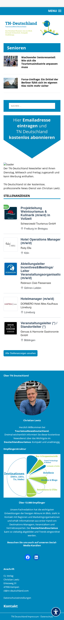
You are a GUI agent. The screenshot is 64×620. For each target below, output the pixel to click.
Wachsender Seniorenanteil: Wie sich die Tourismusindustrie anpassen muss (39, 62)
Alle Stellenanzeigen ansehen (20, 353)
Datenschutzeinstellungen (17, 597)
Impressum (33, 616)
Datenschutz (47, 616)
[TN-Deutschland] (32, 27)
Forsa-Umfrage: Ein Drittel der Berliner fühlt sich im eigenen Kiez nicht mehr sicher (39, 82)
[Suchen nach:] (32, 106)
